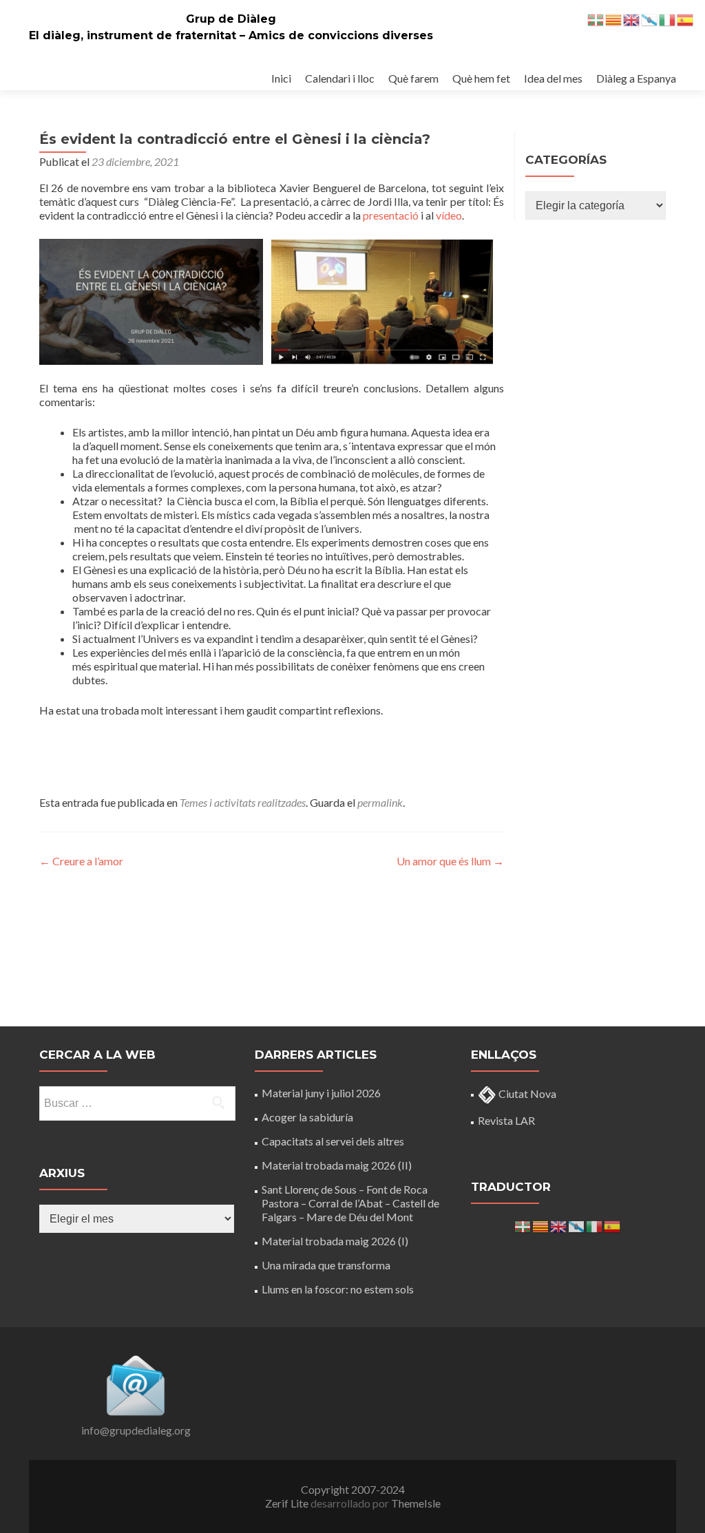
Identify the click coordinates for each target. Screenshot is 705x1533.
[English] (559, 1224)
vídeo (449, 215)
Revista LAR (506, 1120)
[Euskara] (523, 1224)
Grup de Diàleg (231, 18)
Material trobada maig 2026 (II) (337, 1165)
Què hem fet (481, 78)
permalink (380, 802)
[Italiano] (595, 1224)
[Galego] (577, 1224)
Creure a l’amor (81, 860)
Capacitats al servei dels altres (333, 1141)
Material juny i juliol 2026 (321, 1092)
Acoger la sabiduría (307, 1116)
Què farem (413, 78)
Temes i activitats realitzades (243, 802)
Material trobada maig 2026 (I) (335, 1240)
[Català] (541, 1224)
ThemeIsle (416, 1503)
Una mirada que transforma (326, 1264)
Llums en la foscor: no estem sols (338, 1289)
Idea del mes (553, 78)
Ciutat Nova (526, 1093)
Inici (281, 78)
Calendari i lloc (340, 78)
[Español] (613, 1224)
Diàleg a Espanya (636, 78)
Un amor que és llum (450, 860)
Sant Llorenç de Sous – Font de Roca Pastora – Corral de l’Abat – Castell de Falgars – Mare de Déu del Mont (350, 1203)
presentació (391, 215)
